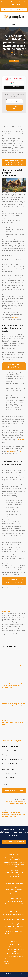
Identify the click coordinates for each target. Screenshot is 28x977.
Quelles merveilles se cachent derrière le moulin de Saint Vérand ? (13, 814)
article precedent (19, 799)
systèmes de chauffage (14, 451)
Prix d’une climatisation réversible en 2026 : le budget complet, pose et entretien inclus (13, 685)
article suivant (7, 810)
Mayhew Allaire (10, 52)
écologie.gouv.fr (19, 539)
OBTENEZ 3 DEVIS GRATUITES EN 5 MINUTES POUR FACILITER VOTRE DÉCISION (14, 162)
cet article (15, 317)
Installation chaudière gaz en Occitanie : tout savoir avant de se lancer (12, 722)
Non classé (14, 61)
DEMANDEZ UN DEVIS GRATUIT (14, 842)
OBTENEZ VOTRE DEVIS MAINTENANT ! (14, 9)
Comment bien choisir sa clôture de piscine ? (15, 803)
